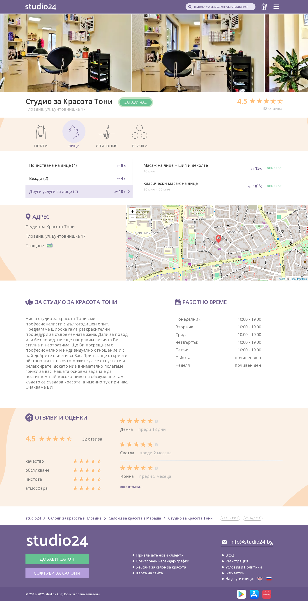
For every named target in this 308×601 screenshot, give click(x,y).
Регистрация (236, 561)
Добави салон (57, 559)
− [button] (132, 218)
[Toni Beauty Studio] (260, 578)
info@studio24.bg (251, 541)
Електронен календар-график (162, 561)
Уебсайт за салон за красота (161, 567)
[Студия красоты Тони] (269, 578)
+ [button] (132, 211)
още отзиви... (131, 487)
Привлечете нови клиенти (160, 555)
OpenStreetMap (298, 279)
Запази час (135, 102)
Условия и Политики (243, 567)
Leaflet (281, 279)
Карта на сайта (149, 573)
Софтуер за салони (57, 573)
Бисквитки (234, 573)
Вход (229, 555)
